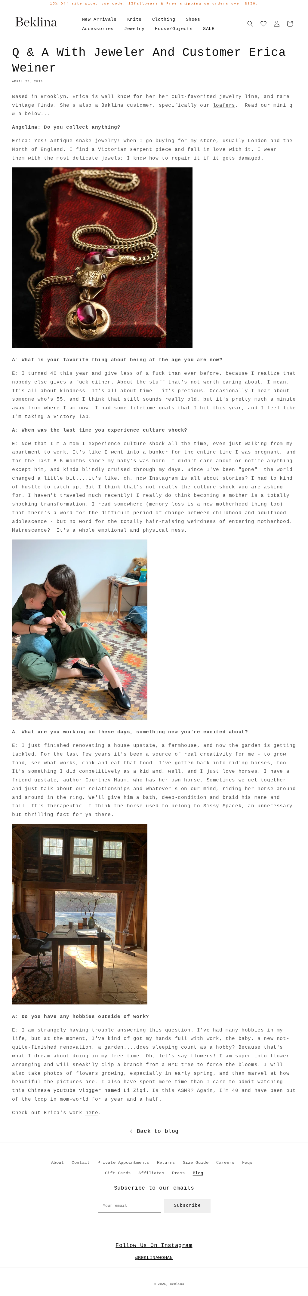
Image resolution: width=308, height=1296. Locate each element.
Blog (198, 1173)
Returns (166, 1162)
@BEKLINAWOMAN (154, 1258)
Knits (134, 19)
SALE (208, 29)
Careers (225, 1162)
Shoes (193, 19)
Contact (81, 1162)
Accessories (98, 29)
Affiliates (151, 1173)
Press (178, 1173)
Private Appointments (123, 1162)
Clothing (163, 19)
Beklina (177, 1284)
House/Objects (173, 29)
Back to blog (158, 1131)
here (91, 1113)
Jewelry (134, 29)
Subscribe (187, 1205)
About (57, 1162)
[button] (250, 23)
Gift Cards (118, 1173)
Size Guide (196, 1162)
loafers (224, 105)
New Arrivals (99, 19)
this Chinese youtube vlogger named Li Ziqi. (80, 1090)
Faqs (247, 1162)
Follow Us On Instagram (154, 1246)
